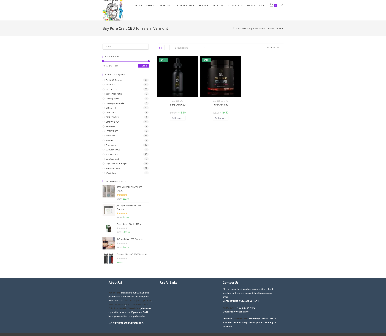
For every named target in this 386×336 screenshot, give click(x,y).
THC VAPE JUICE (113, 154)
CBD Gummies (134, 304)
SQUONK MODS (113, 149)
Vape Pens (146, 300)
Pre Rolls (110, 140)
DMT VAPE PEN (112, 121)
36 (278, 47)
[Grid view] (160, 47)
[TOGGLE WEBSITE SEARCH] (282, 5)
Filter (143, 66)
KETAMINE (110, 126)
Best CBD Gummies (220, 101)
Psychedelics (111, 145)
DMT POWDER (112, 117)
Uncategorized (112, 159)
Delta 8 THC (111, 107)
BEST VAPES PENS (114, 94)
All (281, 47)
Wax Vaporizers (113, 168)
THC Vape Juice (117, 304)
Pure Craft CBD (177, 104)
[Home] (234, 28)
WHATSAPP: (230, 307)
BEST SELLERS (112, 89)
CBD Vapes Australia (115, 103)
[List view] (167, 47)
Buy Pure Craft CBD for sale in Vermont (266, 28)
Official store (240, 318)
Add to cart (178, 118)
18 (274, 47)
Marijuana (110, 135)
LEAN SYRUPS (112, 131)
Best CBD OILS (177, 101)
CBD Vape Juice (112, 98)
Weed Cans (111, 173)
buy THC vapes (132, 300)
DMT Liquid (111, 112)
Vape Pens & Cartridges (116, 163)
